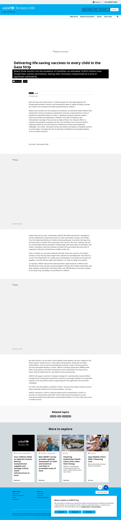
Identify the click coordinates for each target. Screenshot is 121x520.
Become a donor (102, 492)
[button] (106, 487)
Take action (15, 499)
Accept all (61, 512)
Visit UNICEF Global (111, 2)
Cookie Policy (85, 507)
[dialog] (84, 506)
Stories (14, 497)
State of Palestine (66, 416)
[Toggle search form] (117, 16)
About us (39, 491)
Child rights (53, 416)
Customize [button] (89, 512)
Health (59, 416)
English (97, 2)
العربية (36, 93)
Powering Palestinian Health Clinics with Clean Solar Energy (72, 460)
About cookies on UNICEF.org (66, 500)
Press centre (103, 9)
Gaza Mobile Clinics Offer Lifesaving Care (97, 459)
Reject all (75, 512)
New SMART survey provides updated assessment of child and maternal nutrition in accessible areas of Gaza (48, 464)
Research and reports (18, 495)
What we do (15, 493)
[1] (30, 102)
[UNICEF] (18, 8)
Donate (114, 9)
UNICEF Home (16, 491)
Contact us (40, 495)
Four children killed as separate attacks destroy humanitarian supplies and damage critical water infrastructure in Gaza (23, 466)
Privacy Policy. (96, 507)
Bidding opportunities (43, 497)
